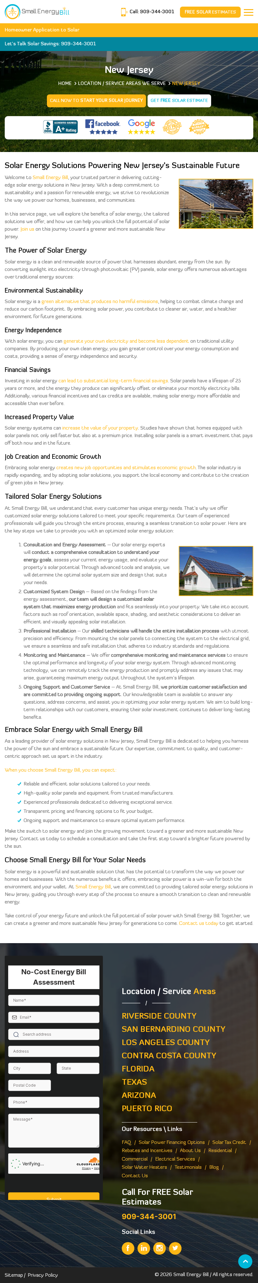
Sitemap (14, 1275)
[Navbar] (248, 12)
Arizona (139, 1096)
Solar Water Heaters (144, 1167)
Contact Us (135, 1176)
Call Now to (96, 100)
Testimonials (188, 1167)
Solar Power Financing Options (172, 1142)
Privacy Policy (43, 1275)
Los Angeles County (166, 1043)
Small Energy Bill (191, 1274)
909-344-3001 (156, 12)
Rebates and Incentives (147, 1150)
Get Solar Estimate (179, 100)
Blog (214, 1167)
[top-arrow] (245, 1261)
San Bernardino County (173, 1030)
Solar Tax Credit (229, 1142)
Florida (138, 1069)
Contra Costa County (169, 1056)
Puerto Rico (147, 1109)
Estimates (210, 12)
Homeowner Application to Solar (42, 30)
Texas (134, 1083)
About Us (190, 1150)
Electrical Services (175, 1159)
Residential (220, 1150)
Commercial (135, 1159)
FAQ (126, 1142)
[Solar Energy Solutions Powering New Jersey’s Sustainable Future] (37, 11)
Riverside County (159, 1017)
